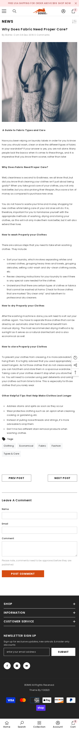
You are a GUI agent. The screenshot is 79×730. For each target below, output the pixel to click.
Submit (63, 652)
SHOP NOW (64, 3)
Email (5, 523)
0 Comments (42, 34)
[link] (21, 724)
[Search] (14, 11)
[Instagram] (16, 665)
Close (75, 3)
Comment (8, 538)
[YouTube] (26, 665)
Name (5, 509)
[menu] (4, 11)
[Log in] (63, 11)
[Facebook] (7, 665)
